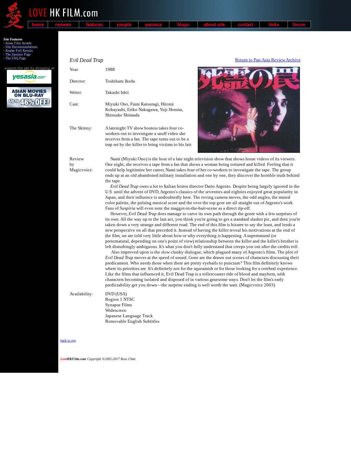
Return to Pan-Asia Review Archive (268, 59)
